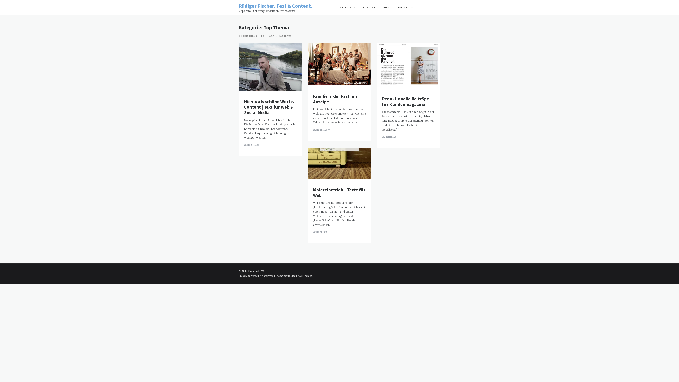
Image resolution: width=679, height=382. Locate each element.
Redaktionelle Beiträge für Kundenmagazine (405, 101)
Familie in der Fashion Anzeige (335, 99)
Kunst (386, 7)
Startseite (348, 7)
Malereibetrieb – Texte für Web (339, 192)
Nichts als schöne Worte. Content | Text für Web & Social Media (269, 107)
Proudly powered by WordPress (256, 275)
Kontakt (369, 7)
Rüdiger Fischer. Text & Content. (275, 6)
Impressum (405, 7)
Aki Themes (305, 275)
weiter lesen (251, 144)
